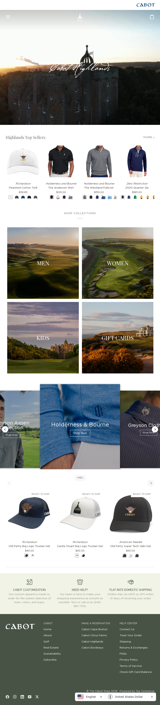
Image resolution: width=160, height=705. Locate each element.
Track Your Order (131, 635)
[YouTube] (29, 697)
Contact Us (127, 629)
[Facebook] (7, 697)
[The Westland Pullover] (99, 161)
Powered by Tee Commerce (137, 691)
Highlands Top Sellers (25, 137)
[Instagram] (15, 697)
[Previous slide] (5, 429)
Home (48, 629)
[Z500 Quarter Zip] (137, 161)
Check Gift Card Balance (136, 672)
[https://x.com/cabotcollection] (37, 697)
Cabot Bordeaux (92, 647)
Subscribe (50, 659)
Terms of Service (131, 666)
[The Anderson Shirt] (61, 161)
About (48, 635)
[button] (23, 623)
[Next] (150, 483)
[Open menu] (11, 17)
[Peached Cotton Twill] (23, 161)
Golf (46, 641)
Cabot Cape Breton (95, 629)
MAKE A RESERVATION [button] (96, 623)
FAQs (123, 653)
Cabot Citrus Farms (94, 635)
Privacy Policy (129, 659)
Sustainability (52, 653)
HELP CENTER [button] (128, 623)
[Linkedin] (22, 697)
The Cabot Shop (99, 691)
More (147, 137)
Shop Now (11, 435)
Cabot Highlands (92, 641)
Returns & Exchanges (134, 647)
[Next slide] (155, 429)
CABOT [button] (48, 623)
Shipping (125, 641)
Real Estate (51, 647)
